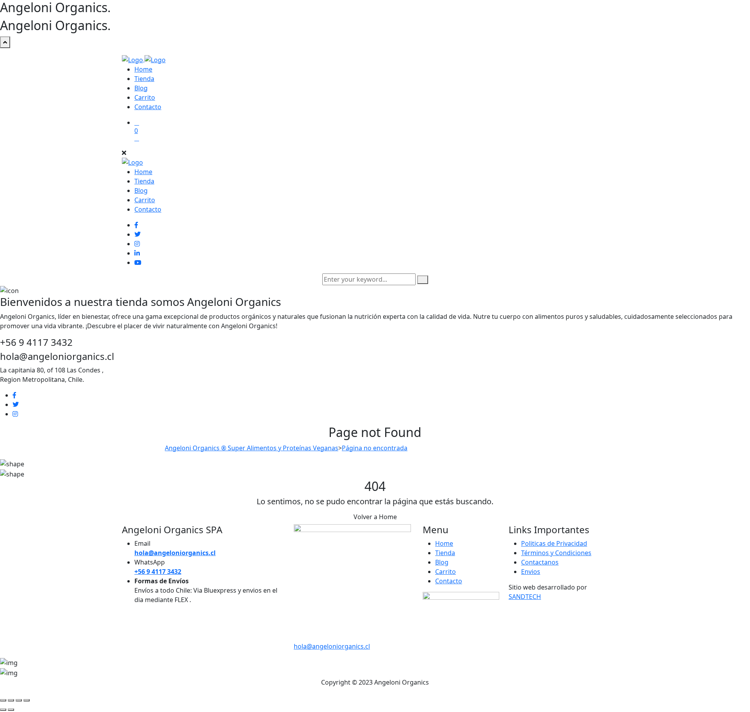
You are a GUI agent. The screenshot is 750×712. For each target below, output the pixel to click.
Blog (141, 88)
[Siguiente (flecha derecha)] (11, 709)
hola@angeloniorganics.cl (332, 646)
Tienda (144, 78)
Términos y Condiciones (556, 552)
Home (143, 69)
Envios (530, 571)
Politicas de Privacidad (554, 543)
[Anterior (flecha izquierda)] (3, 709)
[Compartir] (19, 700)
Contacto (147, 106)
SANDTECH (525, 596)
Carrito (144, 97)
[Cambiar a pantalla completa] (11, 700)
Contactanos (540, 562)
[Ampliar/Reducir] (3, 700)
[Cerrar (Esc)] (26, 700)
